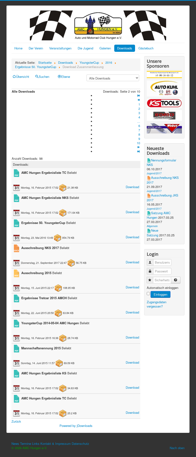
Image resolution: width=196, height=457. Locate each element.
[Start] (138, 95)
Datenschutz (80, 443)
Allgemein (152, 226)
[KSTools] (164, 104)
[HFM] (164, 75)
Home (18, 48)
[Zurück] (138, 100)
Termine (25, 443)
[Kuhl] (164, 89)
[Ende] (138, 151)
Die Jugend (85, 48)
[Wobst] (164, 129)
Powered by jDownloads (76, 425)
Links (35, 443)
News (15, 443)
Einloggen (160, 294)
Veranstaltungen (60, 48)
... (138, 121)
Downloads (124, 48)
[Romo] (164, 116)
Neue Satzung (152, 232)
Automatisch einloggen (162, 288)
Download (132, 187)
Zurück (16, 421)
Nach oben (177, 448)
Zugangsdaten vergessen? (156, 304)
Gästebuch (145, 48)
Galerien (105, 48)
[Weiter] (138, 147)
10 (138, 143)
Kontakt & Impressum (55, 443)
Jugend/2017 (154, 173)
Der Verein (36, 48)
